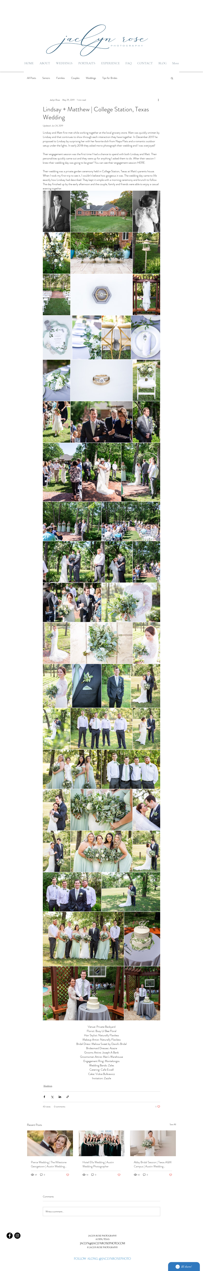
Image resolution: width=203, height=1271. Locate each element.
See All (173, 1124)
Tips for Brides (109, 78)
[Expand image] (56, 211)
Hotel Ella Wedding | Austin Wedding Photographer (98, 1164)
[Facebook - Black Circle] (10, 1236)
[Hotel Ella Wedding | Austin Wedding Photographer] (101, 1143)
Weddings (91, 78)
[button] (172, 78)
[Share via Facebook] (44, 1096)
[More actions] (158, 100)
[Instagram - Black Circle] (17, 1236)
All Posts (31, 78)
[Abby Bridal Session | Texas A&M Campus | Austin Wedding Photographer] (153, 1143)
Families (60, 78)
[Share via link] (67, 1096)
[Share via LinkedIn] (59, 1096)
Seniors (46, 78)
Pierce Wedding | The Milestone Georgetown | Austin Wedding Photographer (48, 1164)
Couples (75, 78)
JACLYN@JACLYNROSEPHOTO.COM (102, 1243)
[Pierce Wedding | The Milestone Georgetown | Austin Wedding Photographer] (50, 1143)
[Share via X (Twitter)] (52, 1096)
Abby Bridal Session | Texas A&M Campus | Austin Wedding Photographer (152, 1164)
